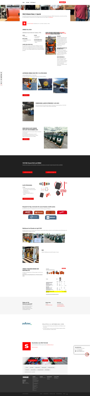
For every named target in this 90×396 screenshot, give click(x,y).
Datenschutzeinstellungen (59, 393)
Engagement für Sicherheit (43, 377)
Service (33, 389)
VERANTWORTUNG (49, 376)
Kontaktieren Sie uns (50, 344)
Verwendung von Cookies (52, 393)
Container (31, 367)
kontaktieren (51, 17)
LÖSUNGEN (34, 376)
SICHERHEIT (41, 376)
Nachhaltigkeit (47, 369)
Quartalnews (44, 367)
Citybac (26, 367)
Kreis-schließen (33, 369)
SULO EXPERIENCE (56, 378)
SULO (63, 2)
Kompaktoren (37, 367)
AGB (67, 393)
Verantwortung (48, 377)
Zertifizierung (48, 379)
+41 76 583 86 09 (26, 382)
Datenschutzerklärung (46, 393)
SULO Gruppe (32, 2)
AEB (67, 394)
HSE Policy (64, 393)
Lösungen (27, 2)
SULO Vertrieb (30, 23)
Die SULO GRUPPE (56, 376)
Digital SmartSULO (35, 390)
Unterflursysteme (51, 367)
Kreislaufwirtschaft (40, 369)
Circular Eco (27, 369)
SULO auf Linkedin (35, 347)
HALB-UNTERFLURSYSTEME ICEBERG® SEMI (35, 385)
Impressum (41, 393)
